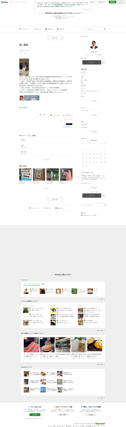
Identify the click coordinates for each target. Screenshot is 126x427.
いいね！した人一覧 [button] (67, 119)
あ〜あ (83, 75)
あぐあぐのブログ (86, 183)
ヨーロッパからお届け (28, 305)
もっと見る (46, 159)
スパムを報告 (53, 426)
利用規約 (69, 426)
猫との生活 (53, 305)
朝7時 (82, 96)
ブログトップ (25, 29)
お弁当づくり (81, 305)
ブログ (24, 53)
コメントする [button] (55, 115)
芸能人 (43, 284)
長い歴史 (23, 45)
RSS (84, 213)
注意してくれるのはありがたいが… (90, 91)
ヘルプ (103, 426)
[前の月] (87, 141)
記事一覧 (38, 29)
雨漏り (83, 83)
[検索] (104, 29)
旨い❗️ (83, 88)
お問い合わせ (61, 426)
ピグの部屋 (98, 54)
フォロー (92, 62)
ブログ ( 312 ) (85, 110)
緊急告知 (83, 85)
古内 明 (94, 52)
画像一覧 (50, 29)
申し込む (91, 414)
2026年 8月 (94, 140)
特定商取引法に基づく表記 (93, 426)
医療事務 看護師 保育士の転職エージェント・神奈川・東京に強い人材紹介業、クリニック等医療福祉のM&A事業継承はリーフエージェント (93, 178)
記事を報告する (68, 127)
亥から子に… (84, 80)
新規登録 (112, 2)
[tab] (32, 284)
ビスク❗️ (83, 93)
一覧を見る (94, 101)
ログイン (121, 2)
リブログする (67, 115)
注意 (82, 77)
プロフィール (90, 54)
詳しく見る (63, 414)
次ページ (55, 37)
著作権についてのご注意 (89, 215)
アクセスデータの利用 (79, 426)
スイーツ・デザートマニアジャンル (32, 284)
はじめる (35, 414)
